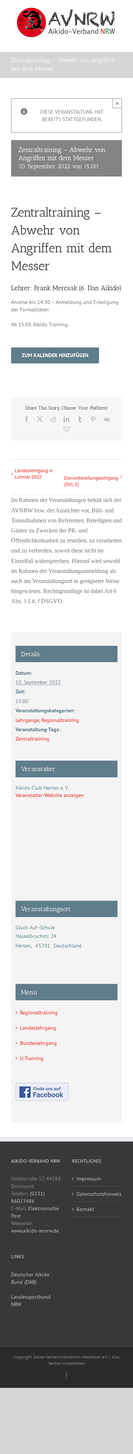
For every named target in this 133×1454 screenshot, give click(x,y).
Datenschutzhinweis (97, 1194)
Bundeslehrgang (38, 1043)
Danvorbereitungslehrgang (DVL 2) (91, 481)
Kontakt (85, 1209)
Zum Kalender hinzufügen (55, 355)
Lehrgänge (27, 720)
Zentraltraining (33, 738)
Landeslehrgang (38, 1027)
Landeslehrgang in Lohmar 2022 (34, 473)
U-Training (32, 1058)
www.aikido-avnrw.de (35, 1230)
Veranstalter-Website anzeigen (50, 795)
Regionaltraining (60, 720)
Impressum (88, 1178)
